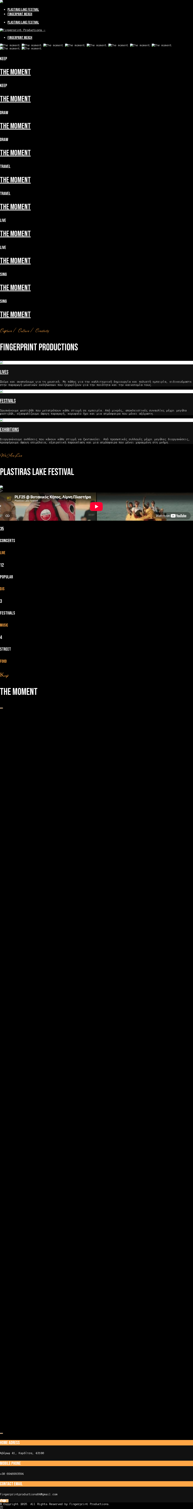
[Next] (1, 1433)
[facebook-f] (1, 1500)
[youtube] (4, 1500)
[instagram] (7, 1500)
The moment (15, 72)
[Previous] (1, 708)
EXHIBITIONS (9, 430)
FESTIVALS (8, 401)
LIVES (4, 372)
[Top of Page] (1, 1507)
